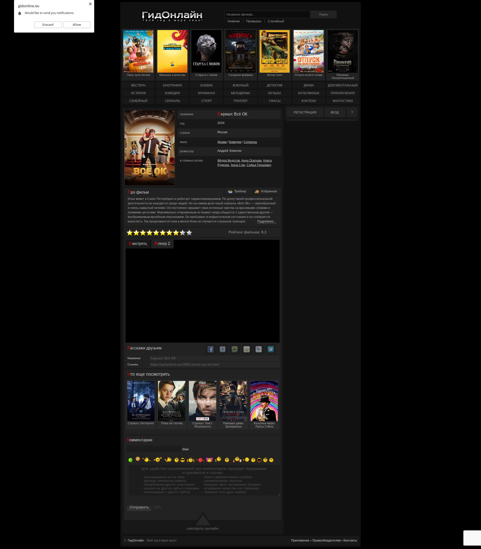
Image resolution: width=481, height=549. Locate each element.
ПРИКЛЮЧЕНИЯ (343, 93)
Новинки (234, 21)
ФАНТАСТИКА (343, 101)
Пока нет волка (172, 423)
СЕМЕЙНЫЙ (138, 101)
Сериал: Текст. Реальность (202, 425)
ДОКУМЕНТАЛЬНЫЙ (343, 85)
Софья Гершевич (259, 165)
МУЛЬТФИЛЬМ (308, 93)
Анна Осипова (251, 160)
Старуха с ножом (206, 74)
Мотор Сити (274, 74)
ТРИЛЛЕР (240, 101)
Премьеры (253, 21)
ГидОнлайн (136, 540)
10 (189, 232)
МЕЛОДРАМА (240, 93)
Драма (222, 142)
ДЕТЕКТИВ (274, 85)
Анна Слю (238, 165)
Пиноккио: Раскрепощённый (343, 76)
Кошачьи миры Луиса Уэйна (264, 425)
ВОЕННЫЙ (241, 85)
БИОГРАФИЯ (172, 85)
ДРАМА (309, 85)
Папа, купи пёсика (138, 74)
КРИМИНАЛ (206, 93)
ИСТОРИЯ (138, 93)
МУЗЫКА (274, 93)
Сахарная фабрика (240, 74)
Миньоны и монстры (172, 74)
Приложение (300, 540)
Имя (185, 449)
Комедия (235, 142)
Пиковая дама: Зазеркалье (233, 425)
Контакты (350, 540)
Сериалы (250, 142)
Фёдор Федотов (228, 160)
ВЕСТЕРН (138, 85)
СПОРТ (206, 101)
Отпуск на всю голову (309, 74)
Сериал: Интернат (141, 423)
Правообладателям (326, 540)
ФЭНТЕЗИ (308, 101)
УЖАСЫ (275, 101)
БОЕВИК (206, 85)
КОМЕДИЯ (172, 93)
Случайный (276, 21)
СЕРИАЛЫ (172, 101)
